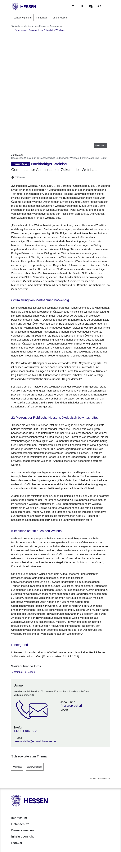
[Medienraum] (91, 6)
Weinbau (17, 767)
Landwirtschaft (34, 767)
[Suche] (82, 6)
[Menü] (73, 6)
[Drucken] (52, 177)
